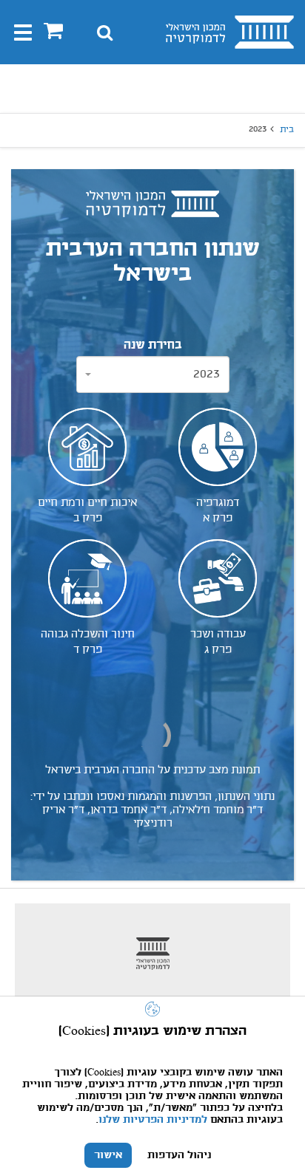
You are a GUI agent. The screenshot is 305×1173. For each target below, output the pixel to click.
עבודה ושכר (218, 641)
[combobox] (152, 374)
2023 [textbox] (206, 374)
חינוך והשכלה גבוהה (88, 641)
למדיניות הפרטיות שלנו (152, 1119)
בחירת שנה (152, 345)
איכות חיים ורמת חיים (87, 510)
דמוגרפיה (217, 510)
